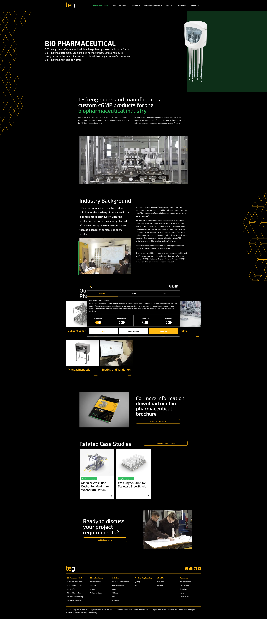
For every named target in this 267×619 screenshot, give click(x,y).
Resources (184, 578)
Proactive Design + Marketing (86, 612)
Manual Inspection (80, 369)
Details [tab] (133, 293)
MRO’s (114, 589)
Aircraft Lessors (118, 585)
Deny (103, 331)
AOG (113, 597)
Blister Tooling (95, 582)
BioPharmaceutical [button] (100, 5)
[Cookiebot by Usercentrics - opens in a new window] (169, 286)
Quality (137, 582)
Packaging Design (96, 593)
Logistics (115, 600)
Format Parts (72, 589)
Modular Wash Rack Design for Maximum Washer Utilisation (95, 486)
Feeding (93, 585)
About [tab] (164, 293)
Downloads (184, 589)
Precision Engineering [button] (152, 5)
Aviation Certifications (120, 582)
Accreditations (185, 582)
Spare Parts (184, 597)
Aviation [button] (135, 5)
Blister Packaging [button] (120, 5)
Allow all (163, 331)
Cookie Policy (172, 610)
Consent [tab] (102, 293)
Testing (92, 589)
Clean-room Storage (74, 585)
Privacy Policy (160, 610)
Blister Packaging (96, 578)
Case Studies (185, 585)
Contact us (195, 5)
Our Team (160, 582)
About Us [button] (169, 5)
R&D (136, 585)
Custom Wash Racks (81, 330)
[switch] (122, 322)
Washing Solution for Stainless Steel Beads (132, 484)
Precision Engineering (143, 578)
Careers (160, 585)
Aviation (115, 578)
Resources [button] (182, 5)
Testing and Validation (116, 369)
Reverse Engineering (75, 597)
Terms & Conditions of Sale (144, 610)
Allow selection (133, 331)
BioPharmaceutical (74, 578)
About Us (160, 578)
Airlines (115, 593)
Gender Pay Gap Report (186, 610)
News (182, 593)
